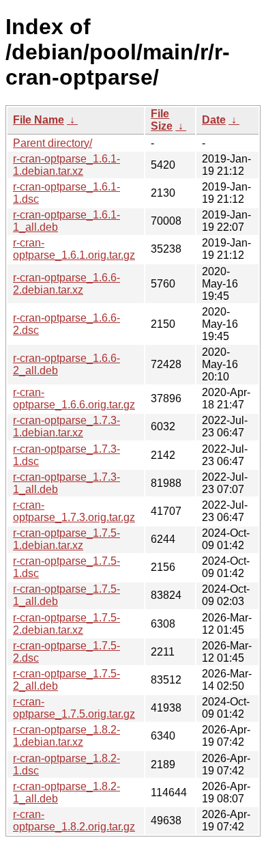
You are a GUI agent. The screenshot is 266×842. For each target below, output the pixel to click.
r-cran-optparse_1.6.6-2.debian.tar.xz (66, 284)
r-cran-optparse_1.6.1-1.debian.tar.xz (66, 165)
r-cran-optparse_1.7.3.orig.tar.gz (74, 511)
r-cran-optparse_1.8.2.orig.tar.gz (74, 820)
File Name (38, 120)
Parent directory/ (52, 143)
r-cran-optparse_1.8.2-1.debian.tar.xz (66, 736)
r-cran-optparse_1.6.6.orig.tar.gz (74, 398)
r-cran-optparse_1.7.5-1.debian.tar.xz (66, 539)
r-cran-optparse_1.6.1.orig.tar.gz (74, 249)
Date (214, 120)
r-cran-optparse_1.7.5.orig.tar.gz (74, 708)
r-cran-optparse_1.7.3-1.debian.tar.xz (66, 426)
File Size (162, 120)
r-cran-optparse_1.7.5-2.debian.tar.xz (66, 624)
